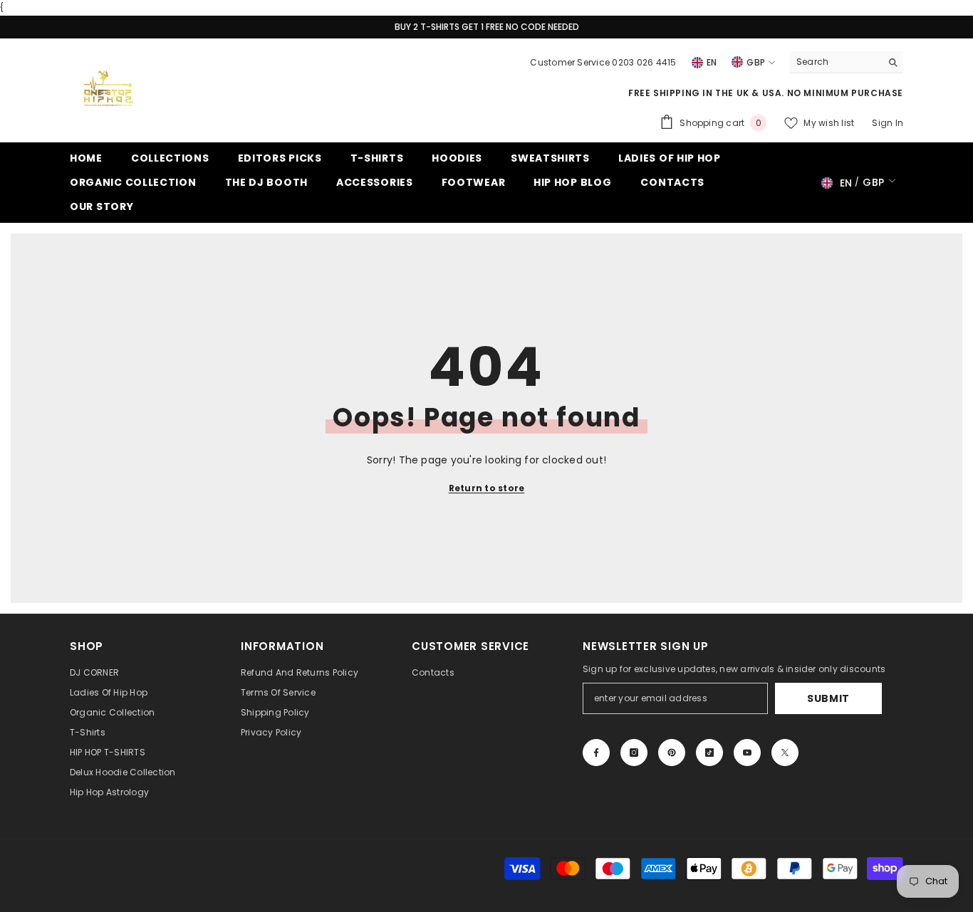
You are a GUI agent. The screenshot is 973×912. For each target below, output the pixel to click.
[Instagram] (633, 752)
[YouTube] (747, 752)
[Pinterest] (671, 752)
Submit (828, 698)
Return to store (487, 488)
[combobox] (835, 62)
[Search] (846, 62)
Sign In (887, 123)
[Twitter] (784, 752)
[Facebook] (596, 752)
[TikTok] (709, 752)
